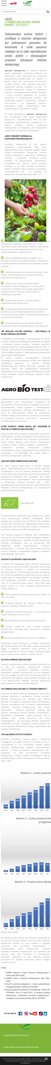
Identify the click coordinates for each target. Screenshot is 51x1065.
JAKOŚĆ (8, 19)
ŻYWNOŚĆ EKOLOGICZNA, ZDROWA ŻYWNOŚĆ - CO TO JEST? (22, 23)
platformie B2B (23, 1047)
